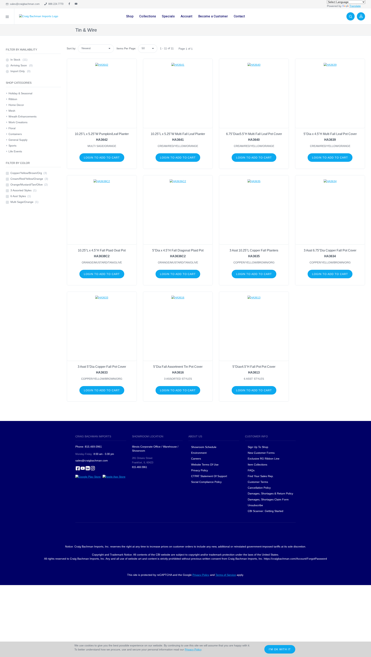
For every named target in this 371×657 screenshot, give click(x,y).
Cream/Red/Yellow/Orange (29, 178)
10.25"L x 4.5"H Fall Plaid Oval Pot (102, 250)
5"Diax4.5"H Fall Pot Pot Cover (253, 366)
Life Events (15, 151)
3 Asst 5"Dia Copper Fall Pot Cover (102, 366)
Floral (12, 128)
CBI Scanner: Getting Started (265, 511)
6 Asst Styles (20, 196)
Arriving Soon (21, 65)
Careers (196, 458)
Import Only (20, 71)
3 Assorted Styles (23, 190)
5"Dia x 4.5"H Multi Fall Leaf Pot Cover (330, 134)
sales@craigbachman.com (24, 4)
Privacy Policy (199, 470)
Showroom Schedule (204, 447)
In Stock (18, 59)
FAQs (251, 470)
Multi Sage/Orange (24, 201)
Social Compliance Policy (206, 481)
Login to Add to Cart (102, 157)
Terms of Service (225, 574)
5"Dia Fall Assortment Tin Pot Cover (178, 366)
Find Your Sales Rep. (261, 476)
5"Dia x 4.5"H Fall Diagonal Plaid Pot (177, 250)
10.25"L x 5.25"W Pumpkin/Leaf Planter (102, 134)
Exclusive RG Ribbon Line (263, 458)
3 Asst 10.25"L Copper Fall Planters (254, 250)
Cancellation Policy (259, 487)
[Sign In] (361, 16)
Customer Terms (258, 481)
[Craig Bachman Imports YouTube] (76, 4)
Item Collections (257, 464)
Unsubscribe (255, 505)
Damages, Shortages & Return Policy (270, 493)
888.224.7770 (55, 4)
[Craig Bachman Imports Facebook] (69, 4)
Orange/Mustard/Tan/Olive (29, 184)
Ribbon (13, 99)
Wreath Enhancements (23, 116)
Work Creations (18, 122)
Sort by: (71, 48)
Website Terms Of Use (205, 464)
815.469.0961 (139, 467)
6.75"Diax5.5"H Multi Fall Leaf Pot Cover (254, 134)
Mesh (12, 110)
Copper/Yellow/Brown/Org (28, 173)
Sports (12, 145)
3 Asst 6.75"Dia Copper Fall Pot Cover (330, 250)
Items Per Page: (126, 48)
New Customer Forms (261, 452)
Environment (199, 452)
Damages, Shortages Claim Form (268, 499)
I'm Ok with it (280, 649)
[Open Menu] (7, 16)
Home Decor (16, 104)
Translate (355, 6)
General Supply (18, 139)
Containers (15, 134)
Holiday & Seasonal (20, 93)
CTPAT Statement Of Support (209, 476)
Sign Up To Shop (258, 447)
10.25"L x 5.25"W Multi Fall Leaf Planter (178, 134)
